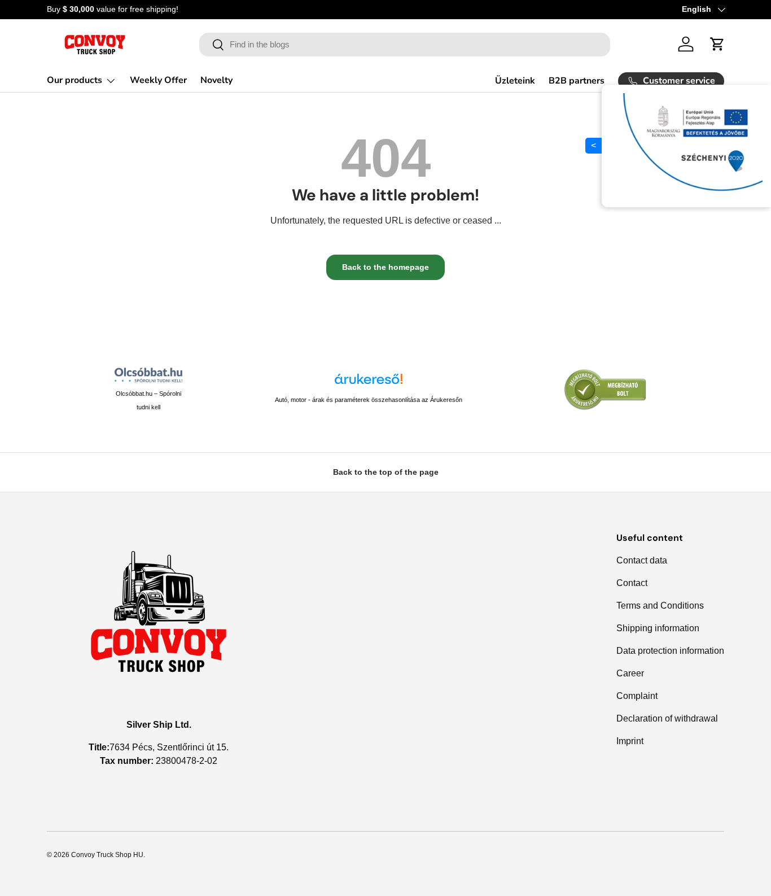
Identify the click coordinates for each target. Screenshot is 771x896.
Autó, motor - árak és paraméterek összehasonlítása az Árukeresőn (368, 399)
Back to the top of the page (386, 472)
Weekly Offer (158, 80)
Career (630, 673)
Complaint (637, 696)
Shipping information (657, 628)
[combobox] (405, 44)
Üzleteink (515, 81)
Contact (631, 583)
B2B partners (576, 81)
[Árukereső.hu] (368, 383)
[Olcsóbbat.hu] (148, 374)
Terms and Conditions (660, 605)
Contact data (641, 560)
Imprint (629, 741)
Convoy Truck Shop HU (107, 855)
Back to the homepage (385, 267)
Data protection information (670, 650)
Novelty (216, 80)
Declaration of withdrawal (667, 718)
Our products (74, 80)
